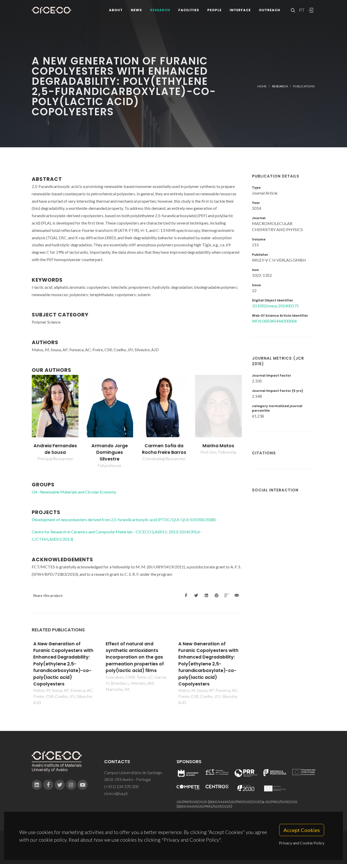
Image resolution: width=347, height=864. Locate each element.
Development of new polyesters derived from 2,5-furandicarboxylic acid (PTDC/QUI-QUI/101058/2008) (124, 519)
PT (301, 10)
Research (160, 10)
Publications (303, 86)
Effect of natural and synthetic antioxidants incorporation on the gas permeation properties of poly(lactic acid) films (135, 657)
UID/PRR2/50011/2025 (281, 802)
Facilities (188, 10)
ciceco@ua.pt (116, 793)
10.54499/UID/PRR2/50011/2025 (207, 806)
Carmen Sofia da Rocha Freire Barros (164, 449)
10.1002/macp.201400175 (275, 305)
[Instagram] (71, 785)
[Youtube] (82, 785)
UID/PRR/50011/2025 (192, 802)
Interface (240, 10)
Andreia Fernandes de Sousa (55, 449)
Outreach (269, 10)
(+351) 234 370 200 (121, 786)
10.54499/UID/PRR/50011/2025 (237, 802)
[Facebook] (48, 785)
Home (262, 86)
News (136, 10)
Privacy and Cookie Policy (301, 842)
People (214, 10)
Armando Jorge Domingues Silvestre (109, 452)
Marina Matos (218, 446)
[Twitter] (60, 785)
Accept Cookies (301, 830)
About (116, 10)
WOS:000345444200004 (274, 320)
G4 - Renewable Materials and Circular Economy (74, 491)
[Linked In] (37, 785)
